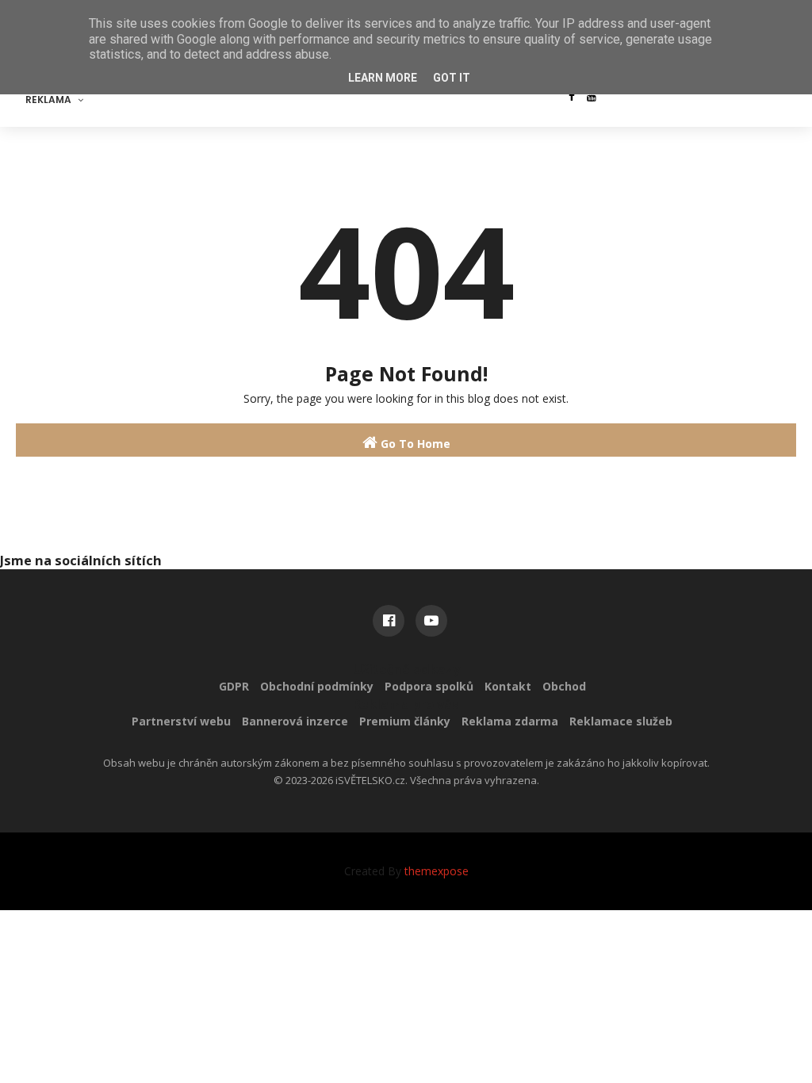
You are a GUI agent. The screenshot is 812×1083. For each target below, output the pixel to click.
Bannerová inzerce (295, 721)
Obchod (564, 686)
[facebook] (572, 96)
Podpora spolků (429, 686)
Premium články (404, 721)
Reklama (48, 99)
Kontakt (508, 686)
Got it (451, 77)
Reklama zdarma (510, 721)
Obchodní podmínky (316, 686)
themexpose (436, 870)
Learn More (382, 77)
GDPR (234, 686)
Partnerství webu (181, 721)
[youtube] (591, 96)
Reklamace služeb (620, 721)
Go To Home (413, 443)
